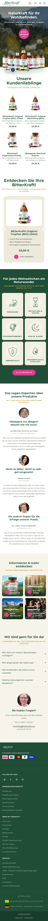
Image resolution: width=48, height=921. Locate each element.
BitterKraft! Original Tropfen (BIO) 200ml (12, 117)
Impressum (7, 882)
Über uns (6, 821)
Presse (5, 836)
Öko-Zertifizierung (10, 848)
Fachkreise (6, 825)
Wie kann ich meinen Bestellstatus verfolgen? (24, 654)
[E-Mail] (22, 779)
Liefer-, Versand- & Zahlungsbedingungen (19, 871)
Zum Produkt (24, 257)
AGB (4, 878)
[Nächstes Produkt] (44, 229)
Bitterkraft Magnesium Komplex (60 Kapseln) (12, 154)
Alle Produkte (24, 372)
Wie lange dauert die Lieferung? (24, 662)
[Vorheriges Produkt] (4, 229)
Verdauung (7, 791)
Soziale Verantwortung (11, 840)
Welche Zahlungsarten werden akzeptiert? (24, 681)
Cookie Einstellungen (11, 886)
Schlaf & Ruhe (8, 802)
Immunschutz (8, 806)
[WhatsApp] (4, 779)
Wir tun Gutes (8, 844)
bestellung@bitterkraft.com (24, 726)
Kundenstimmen (9, 852)
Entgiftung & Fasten (10, 795)
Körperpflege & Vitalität (12, 810)
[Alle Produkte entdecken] (24, 61)
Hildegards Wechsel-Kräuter (35, 154)
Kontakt (5, 829)
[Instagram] (16, 779)
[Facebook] (10, 779)
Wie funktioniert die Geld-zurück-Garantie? (24, 671)
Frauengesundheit (10, 799)
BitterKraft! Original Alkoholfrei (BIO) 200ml (35, 117)
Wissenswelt (7, 833)
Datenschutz (7, 874)
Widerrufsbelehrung (11, 867)
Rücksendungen (9, 863)
